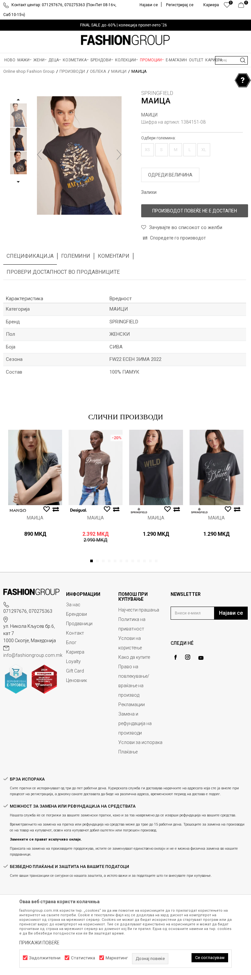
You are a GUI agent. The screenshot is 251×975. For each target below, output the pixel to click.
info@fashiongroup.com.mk (32, 655)
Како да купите (134, 657)
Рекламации (131, 704)
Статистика (83, 957)
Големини (75, 256)
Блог (71, 642)
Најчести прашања (138, 609)
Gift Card (75, 670)
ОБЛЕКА (98, 71)
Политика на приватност (131, 624)
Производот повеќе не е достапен (194, 210)
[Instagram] (187, 657)
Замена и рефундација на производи (135, 723)
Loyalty (73, 661)
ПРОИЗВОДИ (72, 71)
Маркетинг (117, 957)
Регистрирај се (179, 5)
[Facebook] (175, 657)
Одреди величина (170, 175)
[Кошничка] (243, 6)
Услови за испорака (140, 742)
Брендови (76, 614)
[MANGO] (18, 510)
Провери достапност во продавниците (63, 272)
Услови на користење (130, 643)
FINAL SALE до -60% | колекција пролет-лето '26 (123, 25)
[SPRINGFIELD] (139, 510)
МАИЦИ (118, 71)
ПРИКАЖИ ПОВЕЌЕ (39, 942)
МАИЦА (35, 517)
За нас (73, 604)
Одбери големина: (158, 138)
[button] (231, 60)
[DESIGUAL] (78, 510)
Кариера (75, 652)
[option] (125, 25)
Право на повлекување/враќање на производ (133, 681)
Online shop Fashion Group (29, 71)
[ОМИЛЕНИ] (227, 6)
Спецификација (30, 256)
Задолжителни (44, 957)
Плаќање (128, 751)
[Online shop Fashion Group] (125, 40)
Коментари (113, 256)
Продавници (79, 623)
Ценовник (76, 680)
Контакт (75, 633)
